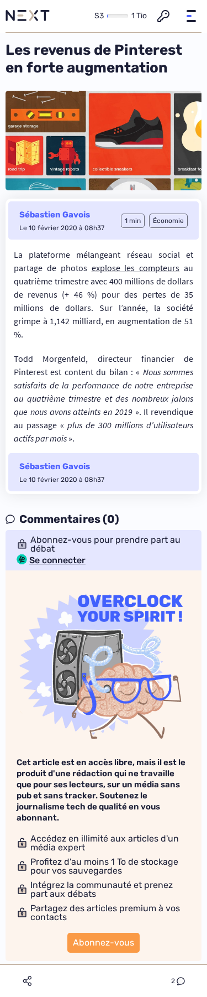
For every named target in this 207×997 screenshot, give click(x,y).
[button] (191, 16)
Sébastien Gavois (54, 215)
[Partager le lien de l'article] (27, 981)
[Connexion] (163, 16)
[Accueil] (28, 16)
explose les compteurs (136, 267)
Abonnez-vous (103, 942)
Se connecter (57, 560)
